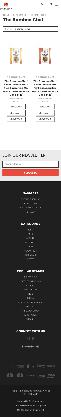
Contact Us (30, 203)
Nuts (30, 234)
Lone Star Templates (36, 405)
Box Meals (30, 255)
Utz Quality (30, 285)
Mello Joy (30, 306)
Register (36, 207)
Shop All (30, 238)
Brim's (30, 298)
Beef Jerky (30, 242)
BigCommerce (36, 401)
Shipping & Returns (30, 199)
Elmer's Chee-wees (30, 289)
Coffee (30, 259)
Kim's (30, 294)
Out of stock (16, 119)
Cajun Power (30, 315)
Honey (30, 229)
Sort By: (9, 28)
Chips (30, 246)
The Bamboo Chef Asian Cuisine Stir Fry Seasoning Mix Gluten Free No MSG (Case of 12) (45, 88)
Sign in (24, 207)
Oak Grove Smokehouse (30, 302)
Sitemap (30, 212)
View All (31, 319)
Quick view (16, 106)
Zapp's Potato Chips (30, 281)
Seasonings (30, 250)
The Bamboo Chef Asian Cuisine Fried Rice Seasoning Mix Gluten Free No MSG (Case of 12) (16, 88)
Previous (5, 414)
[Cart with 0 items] (51, 4)
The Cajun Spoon (30, 310)
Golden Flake (30, 277)
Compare (15, 113)
